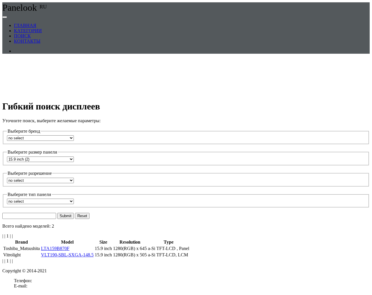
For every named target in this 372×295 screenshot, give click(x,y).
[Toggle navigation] (4, 17)
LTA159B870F (55, 248)
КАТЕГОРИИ (28, 30)
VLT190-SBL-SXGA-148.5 (67, 254)
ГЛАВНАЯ (25, 25)
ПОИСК (22, 35)
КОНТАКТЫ (27, 41)
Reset (82, 216)
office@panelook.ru (46, 285)
